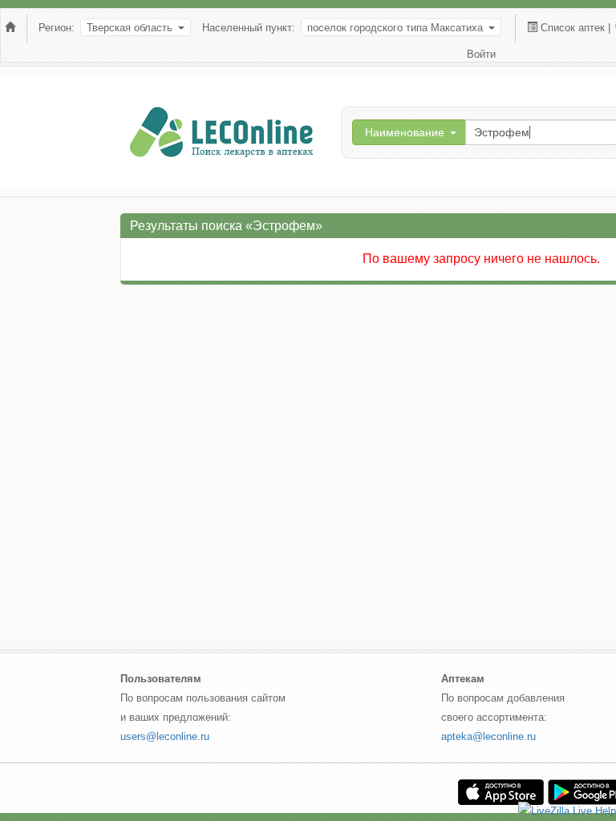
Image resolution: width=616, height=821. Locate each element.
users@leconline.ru (164, 736)
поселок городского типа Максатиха (395, 28)
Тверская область (129, 28)
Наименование (404, 132)
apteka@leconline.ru (488, 736)
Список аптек (573, 28)
